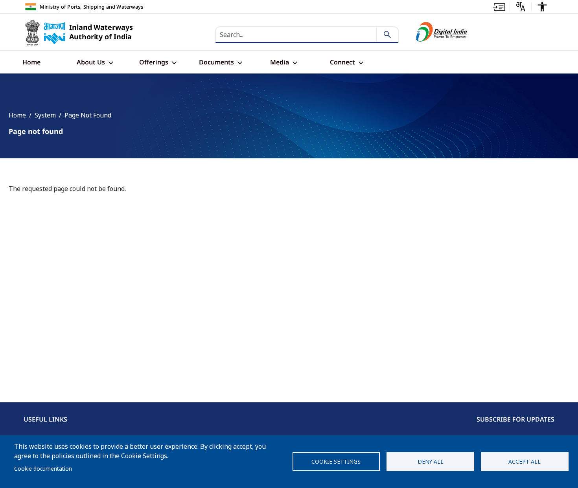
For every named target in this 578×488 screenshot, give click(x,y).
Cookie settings (336, 461)
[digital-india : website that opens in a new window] (442, 32)
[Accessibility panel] (542, 6)
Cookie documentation (43, 468)
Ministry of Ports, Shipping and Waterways (91, 6)
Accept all (524, 461)
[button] (499, 7)
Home (17, 115)
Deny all (431, 461)
